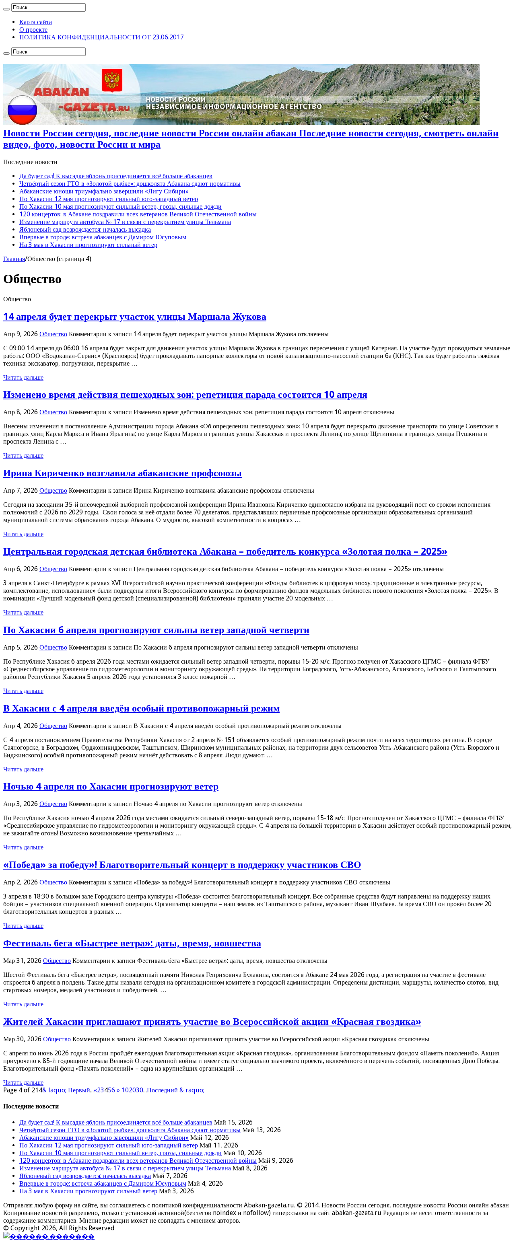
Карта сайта (35, 22)
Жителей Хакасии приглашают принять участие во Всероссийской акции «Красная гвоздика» (212, 1021)
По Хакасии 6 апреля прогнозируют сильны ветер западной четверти (156, 629)
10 (125, 1090)
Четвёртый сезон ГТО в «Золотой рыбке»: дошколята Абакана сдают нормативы (130, 183)
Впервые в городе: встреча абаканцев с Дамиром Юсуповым (102, 237)
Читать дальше (23, 377)
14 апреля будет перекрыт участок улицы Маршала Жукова (134, 316)
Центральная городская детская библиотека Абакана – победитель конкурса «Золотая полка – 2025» (225, 551)
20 (132, 1090)
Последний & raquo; (175, 1090)
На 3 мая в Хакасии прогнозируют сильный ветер (88, 245)
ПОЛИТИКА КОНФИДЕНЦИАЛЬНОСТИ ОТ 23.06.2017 (101, 37)
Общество (53, 334)
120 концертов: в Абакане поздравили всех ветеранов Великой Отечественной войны (138, 214)
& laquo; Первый (66, 1090)
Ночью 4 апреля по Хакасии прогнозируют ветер (110, 786)
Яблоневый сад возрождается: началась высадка (85, 229)
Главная (14, 259)
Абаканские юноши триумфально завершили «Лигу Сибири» (104, 191)
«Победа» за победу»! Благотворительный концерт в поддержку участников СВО (182, 864)
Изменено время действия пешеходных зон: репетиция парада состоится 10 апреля (185, 394)
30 (139, 1090)
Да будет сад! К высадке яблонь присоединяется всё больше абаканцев (115, 176)
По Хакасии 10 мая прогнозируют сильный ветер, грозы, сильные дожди (120, 206)
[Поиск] (6, 9)
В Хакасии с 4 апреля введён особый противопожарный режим (141, 708)
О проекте (33, 29)
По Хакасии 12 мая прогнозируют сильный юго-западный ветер (108, 199)
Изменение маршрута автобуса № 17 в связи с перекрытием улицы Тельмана (125, 222)
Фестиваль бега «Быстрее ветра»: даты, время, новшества (132, 943)
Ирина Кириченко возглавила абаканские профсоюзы (122, 473)
